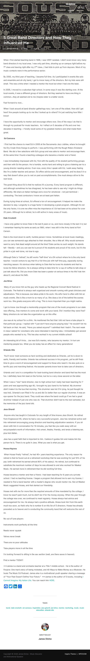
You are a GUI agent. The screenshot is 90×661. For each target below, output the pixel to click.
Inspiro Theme (70, 654)
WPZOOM (82, 654)
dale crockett (16, 608)
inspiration (36, 608)
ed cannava (27, 608)
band (8, 608)
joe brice (54, 608)
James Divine (12, 48)
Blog (25, 48)
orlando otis (49, 610)
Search (70, 4)
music (76, 608)
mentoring (69, 608)
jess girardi (45, 608)
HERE (51, 580)
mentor (61, 608)
